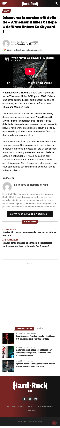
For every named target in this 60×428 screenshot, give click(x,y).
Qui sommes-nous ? (15, 407)
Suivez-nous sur (28, 214)
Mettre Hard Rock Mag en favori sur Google (24, 50)
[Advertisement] (30, 294)
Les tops (31, 407)
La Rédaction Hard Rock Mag (26, 44)
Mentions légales (45, 407)
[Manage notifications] (54, 422)
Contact (31, 410)
